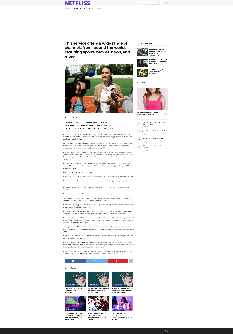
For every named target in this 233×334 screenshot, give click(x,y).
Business (68, 8)
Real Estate (91, 8)
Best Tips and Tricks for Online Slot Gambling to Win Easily (158, 61)
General (75, 8)
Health (82, 8)
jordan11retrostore (83, 222)
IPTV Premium (92, 152)
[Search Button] (160, 3)
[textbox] (98, 194)
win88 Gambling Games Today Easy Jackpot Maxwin (158, 71)
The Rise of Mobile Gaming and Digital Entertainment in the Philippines (92, 129)
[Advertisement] (116, 24)
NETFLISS (77, 2)
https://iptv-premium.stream (99, 143)
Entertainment (70, 284)
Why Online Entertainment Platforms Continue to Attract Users (89, 125)
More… (99, 8)
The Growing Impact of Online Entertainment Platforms (86, 122)
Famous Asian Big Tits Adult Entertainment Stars (149, 113)
